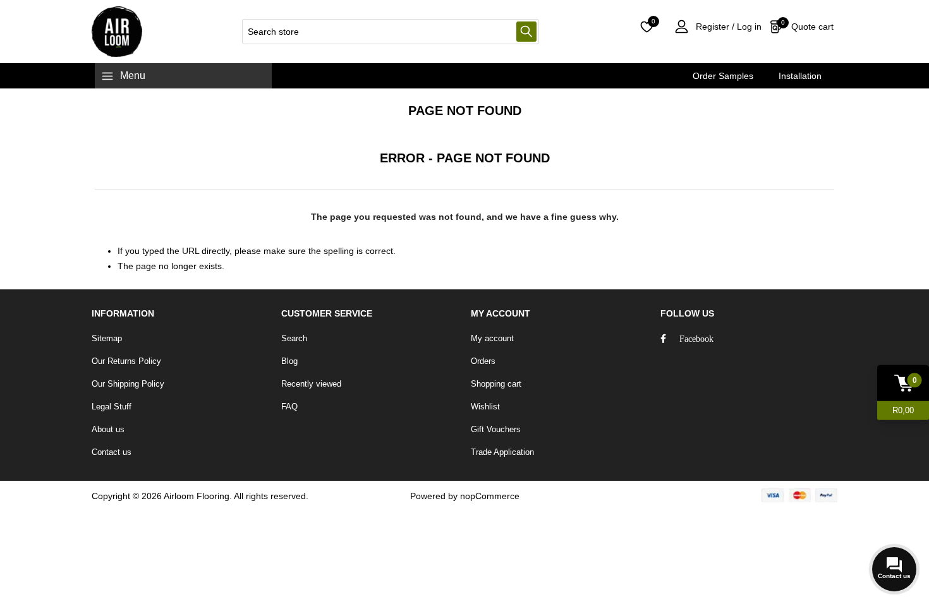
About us (108, 429)
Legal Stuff (111, 406)
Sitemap (107, 338)
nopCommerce (489, 496)
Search (526, 31)
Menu (132, 75)
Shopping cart (496, 384)
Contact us (111, 452)
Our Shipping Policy (128, 384)
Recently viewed (311, 384)
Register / (715, 26)
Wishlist (485, 406)
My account (492, 338)
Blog (289, 361)
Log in (748, 26)
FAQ (289, 406)
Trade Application (502, 452)
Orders (483, 361)
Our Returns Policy (126, 361)
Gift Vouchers (496, 429)
